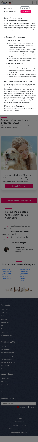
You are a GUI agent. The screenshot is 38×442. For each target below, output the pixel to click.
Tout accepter (26, 11)
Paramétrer (25, 8)
